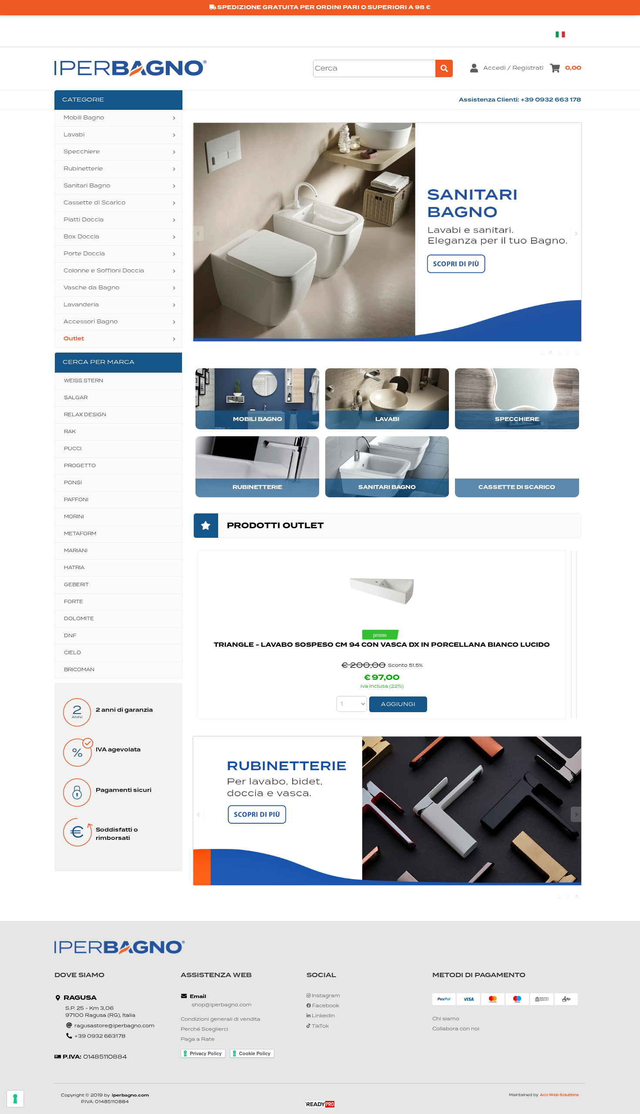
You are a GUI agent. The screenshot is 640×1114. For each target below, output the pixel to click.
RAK (70, 431)
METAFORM (80, 533)
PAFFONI (76, 499)
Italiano (564, 34)
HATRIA (74, 567)
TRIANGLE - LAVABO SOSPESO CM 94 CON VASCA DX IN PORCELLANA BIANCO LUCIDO (382, 645)
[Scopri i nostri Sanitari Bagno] (387, 232)
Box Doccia (81, 237)
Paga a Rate (198, 1040)
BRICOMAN (79, 669)
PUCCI (72, 448)
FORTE (73, 601)
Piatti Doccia (84, 220)
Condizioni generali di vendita (220, 1019)
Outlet (74, 339)
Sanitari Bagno (87, 186)
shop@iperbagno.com (222, 1005)
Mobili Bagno (84, 118)
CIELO (72, 652)
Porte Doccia (84, 254)
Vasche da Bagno (91, 288)
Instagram (325, 996)
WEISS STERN (83, 380)
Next (575, 233)
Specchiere (82, 152)
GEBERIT (76, 584)
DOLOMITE (79, 618)
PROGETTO (80, 465)
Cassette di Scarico (94, 203)
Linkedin (322, 1016)
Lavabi (74, 135)
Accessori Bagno (91, 322)
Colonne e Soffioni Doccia (104, 271)
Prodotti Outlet (275, 526)
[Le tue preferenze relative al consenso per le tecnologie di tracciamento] (15, 1098)
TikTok (319, 1026)
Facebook (325, 1006)
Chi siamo (445, 1019)
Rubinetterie (83, 169)
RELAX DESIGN (85, 414)
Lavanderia (81, 305)
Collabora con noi (455, 1029)
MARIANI (76, 550)
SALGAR (76, 397)
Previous (199, 233)
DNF (70, 635)
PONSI (73, 482)
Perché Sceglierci (204, 1029)
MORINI (74, 516)
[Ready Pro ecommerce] (320, 1104)
